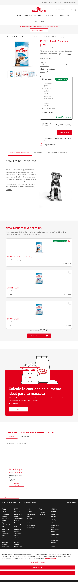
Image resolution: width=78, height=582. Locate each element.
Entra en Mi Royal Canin (12, 502)
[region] (39, 564)
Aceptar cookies (37, 567)
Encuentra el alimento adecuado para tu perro (18, 517)
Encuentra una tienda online (31, 526)
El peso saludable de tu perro (18, 524)
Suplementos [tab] (25, 436)
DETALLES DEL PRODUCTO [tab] (19, 153)
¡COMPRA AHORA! (37, 30)
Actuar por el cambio (55, 545)
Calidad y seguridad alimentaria (54, 521)
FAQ (40, 509)
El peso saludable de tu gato (6, 524)
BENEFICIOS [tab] (38, 153)
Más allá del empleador (54, 541)
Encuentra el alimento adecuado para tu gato (6, 517)
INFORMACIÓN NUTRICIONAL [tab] (57, 153)
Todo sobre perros (17, 534)
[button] (36, 76)
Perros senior (18, 546)
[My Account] (75, 9)
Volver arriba (71, 502)
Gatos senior (5, 546)
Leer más (69, 54)
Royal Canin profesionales (52, 2)
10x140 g (44, 63)
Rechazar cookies (37, 573)
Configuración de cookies (9, 497)
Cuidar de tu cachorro (17, 530)
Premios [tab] (11, 436)
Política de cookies (50, 558)
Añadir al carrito (64, 132)
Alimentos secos (5, 539)
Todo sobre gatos (5, 534)
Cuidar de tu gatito (5, 530)
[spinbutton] (66, 64)
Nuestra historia (53, 515)
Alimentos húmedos (5, 543)
